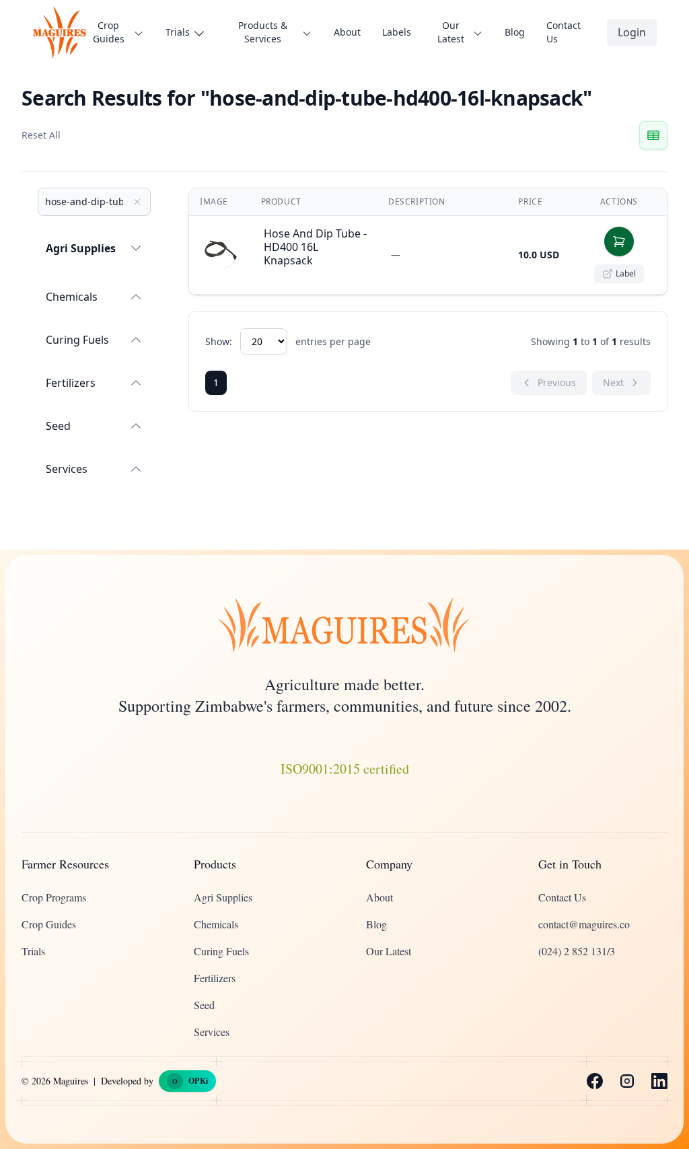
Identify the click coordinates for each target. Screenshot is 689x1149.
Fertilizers (71, 382)
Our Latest (388, 951)
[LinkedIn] (659, 1081)
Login (632, 32)
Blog (515, 32)
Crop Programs (54, 897)
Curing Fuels (77, 339)
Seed (58, 425)
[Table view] (653, 135)
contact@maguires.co (584, 924)
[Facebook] (595, 1081)
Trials (33, 951)
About (347, 32)
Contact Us (563, 32)
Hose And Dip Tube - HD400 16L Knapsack (315, 247)
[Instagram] (627, 1081)
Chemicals (72, 296)
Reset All (41, 134)
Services (66, 468)
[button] (619, 241)
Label (626, 273)
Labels (396, 32)
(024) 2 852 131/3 (576, 951)
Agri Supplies (81, 248)
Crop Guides (49, 924)
